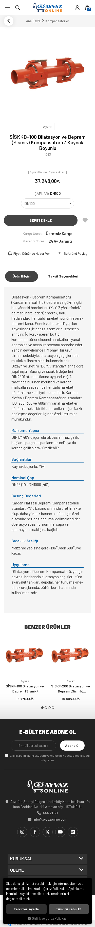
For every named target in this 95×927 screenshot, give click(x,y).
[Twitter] (48, 832)
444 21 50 (50, 813)
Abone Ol (72, 745)
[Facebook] (35, 832)
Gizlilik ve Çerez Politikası (49, 918)
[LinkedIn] (73, 832)
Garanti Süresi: (35, 241)
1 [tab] (42, 707)
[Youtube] (60, 832)
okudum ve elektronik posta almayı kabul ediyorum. (50, 758)
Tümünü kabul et (69, 909)
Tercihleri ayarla (26, 909)
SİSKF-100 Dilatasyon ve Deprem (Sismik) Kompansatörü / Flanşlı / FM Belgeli (25, 689)
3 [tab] (49, 707)
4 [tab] (53, 707)
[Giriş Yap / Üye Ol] (77, 7)
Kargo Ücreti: (33, 233)
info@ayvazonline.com (50, 819)
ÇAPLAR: (47, 193)
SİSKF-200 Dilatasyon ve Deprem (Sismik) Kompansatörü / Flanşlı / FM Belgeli (70, 689)
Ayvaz (25, 681)
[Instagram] (22, 832)
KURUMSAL (21, 858)
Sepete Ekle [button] (41, 220)
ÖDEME (17, 870)
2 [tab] (46, 707)
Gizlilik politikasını (22, 755)
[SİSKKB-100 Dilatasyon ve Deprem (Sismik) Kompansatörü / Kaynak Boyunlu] (47, 74)
